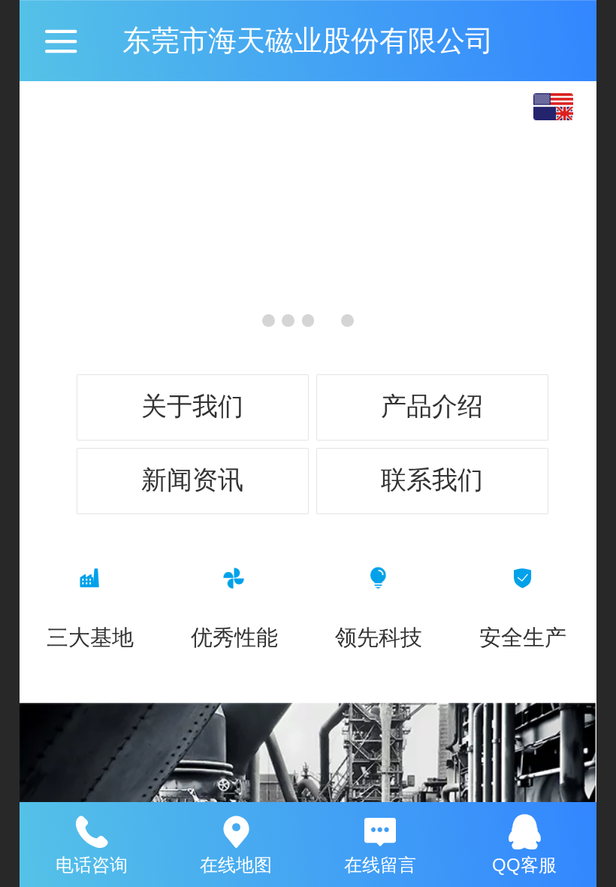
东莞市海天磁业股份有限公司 (308, 40)
